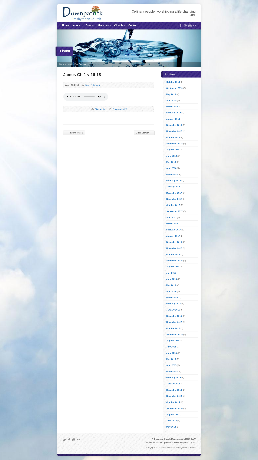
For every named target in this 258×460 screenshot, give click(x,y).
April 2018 (171, 168)
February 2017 (173, 230)
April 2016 (171, 291)
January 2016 (173, 310)
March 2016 (172, 297)
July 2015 (171, 347)
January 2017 (173, 236)
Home (65, 25)
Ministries (103, 26)
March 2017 (172, 223)
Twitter (185, 25)
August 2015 (172, 340)
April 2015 (171, 365)
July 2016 (171, 273)
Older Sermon (144, 132)
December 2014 (174, 390)
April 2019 (171, 100)
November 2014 (174, 396)
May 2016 (171, 285)
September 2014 (174, 408)
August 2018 (172, 149)
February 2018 (173, 180)
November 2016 (174, 248)
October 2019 (173, 82)
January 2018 (173, 186)
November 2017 (174, 199)
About (76, 26)
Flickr (194, 25)
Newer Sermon (74, 132)
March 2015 (172, 371)
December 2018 (174, 125)
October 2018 (173, 137)
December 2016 (174, 242)
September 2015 (174, 334)
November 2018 (174, 131)
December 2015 (174, 316)
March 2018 (172, 174)
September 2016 (174, 260)
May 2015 (171, 359)
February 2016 (173, 303)
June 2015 (171, 353)
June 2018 (171, 156)
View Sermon (80, 64)
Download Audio (110, 109)
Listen (69, 64)
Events (90, 25)
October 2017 (173, 205)
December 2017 (174, 193)
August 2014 (172, 414)
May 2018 (171, 162)
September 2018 (174, 143)
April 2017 (171, 217)
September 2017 (174, 211)
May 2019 (171, 94)
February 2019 (173, 112)
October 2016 (173, 254)
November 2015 (174, 322)
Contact (132, 25)
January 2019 (173, 119)
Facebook (180, 25)
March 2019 (172, 106)
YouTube (190, 25)
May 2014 (171, 427)
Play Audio (92, 109)
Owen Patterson (92, 85)
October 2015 (173, 328)
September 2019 (174, 88)
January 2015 (173, 383)
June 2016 (171, 279)
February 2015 (173, 377)
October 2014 (173, 402)
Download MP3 (120, 109)
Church (118, 26)
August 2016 (172, 266)
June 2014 (171, 420)
